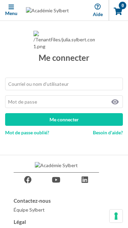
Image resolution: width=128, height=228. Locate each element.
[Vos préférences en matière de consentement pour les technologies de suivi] (116, 216)
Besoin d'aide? (108, 132)
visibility (115, 102)
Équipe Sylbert (29, 210)
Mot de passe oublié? (27, 132)
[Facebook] (28, 180)
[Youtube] (56, 180)
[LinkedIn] (84, 180)
